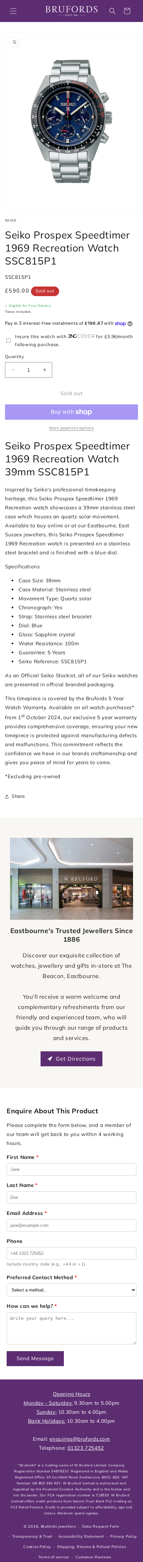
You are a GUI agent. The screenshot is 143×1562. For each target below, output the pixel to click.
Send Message (35, 1358)
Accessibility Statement (81, 1536)
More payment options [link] (71, 427)
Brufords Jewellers (58, 1526)
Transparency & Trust (32, 1536)
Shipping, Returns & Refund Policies (91, 1546)
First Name (23, 1157)
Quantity (14, 356)
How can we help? (32, 1306)
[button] (13, 11)
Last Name (22, 1185)
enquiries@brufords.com (80, 1439)
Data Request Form (100, 1526)
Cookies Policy (37, 1546)
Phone (15, 1241)
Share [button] (18, 796)
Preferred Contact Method (42, 1277)
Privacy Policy (123, 1536)
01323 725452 (86, 1448)
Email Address (27, 1213)
